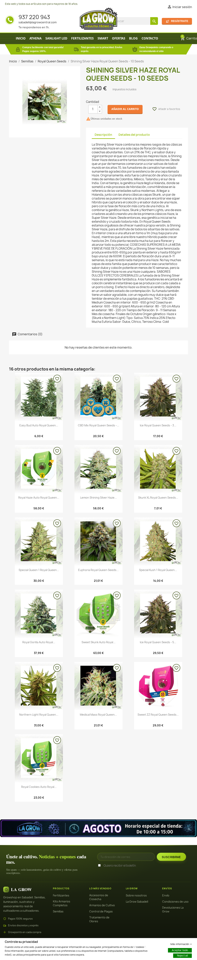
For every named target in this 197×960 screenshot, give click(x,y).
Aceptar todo (180, 950)
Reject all (182, 955)
